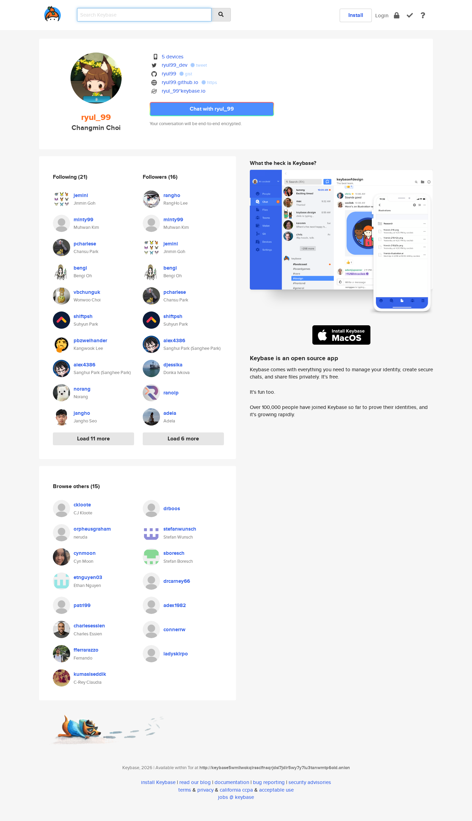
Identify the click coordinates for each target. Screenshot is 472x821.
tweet (201, 65)
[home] (52, 12)
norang (82, 389)
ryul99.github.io (180, 82)
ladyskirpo (175, 653)
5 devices (172, 56)
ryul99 (169, 73)
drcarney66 (176, 581)
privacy (205, 789)
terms (184, 789)
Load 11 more (93, 438)
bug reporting (269, 782)
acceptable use (276, 789)
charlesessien (89, 625)
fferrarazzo (86, 650)
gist (188, 74)
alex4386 (84, 364)
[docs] (423, 15)
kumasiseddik (90, 674)
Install (355, 15)
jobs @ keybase (236, 797)
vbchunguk (87, 292)
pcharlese (85, 244)
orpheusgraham (92, 529)
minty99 (83, 219)
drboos (171, 508)
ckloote (82, 505)
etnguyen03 (88, 577)
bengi (80, 268)
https (211, 82)
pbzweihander (90, 340)
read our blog (195, 782)
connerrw (174, 629)
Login (381, 15)
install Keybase (158, 782)
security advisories (310, 782)
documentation (232, 782)
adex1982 (174, 605)
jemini (81, 195)
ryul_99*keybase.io (184, 90)
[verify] (410, 15)
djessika (172, 364)
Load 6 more (183, 438)
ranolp (171, 392)
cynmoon (85, 553)
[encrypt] (396, 15)
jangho (82, 413)
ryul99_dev (174, 64)
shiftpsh (83, 316)
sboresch (174, 553)
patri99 (82, 605)
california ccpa (236, 789)
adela (169, 413)
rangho (171, 195)
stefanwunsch (179, 529)
